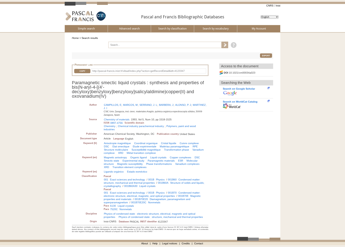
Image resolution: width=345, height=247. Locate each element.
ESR (180, 160)
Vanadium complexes (187, 163)
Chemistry (109, 126)
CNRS (269, 5)
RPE (195, 146)
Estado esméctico (137, 171)
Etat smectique (120, 146)
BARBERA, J (166, 104)
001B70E (183, 195)
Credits (186, 243)
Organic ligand (138, 157)
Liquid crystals (158, 157)
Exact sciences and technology (127, 179)
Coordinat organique (146, 143)
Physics (160, 179)
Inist (278, 5)
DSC (106, 146)
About (144, 243)
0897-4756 (116, 122)
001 (106, 179)
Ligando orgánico (114, 171)
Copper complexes (180, 157)
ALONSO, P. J (183, 104)
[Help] (233, 44)
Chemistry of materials (116, 119)
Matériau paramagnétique (174, 146)
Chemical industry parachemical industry (141, 126)
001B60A (163, 182)
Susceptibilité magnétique (146, 149)
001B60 (172, 179)
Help (155, 243)
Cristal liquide (168, 143)
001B (151, 179)
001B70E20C (138, 202)
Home (75, 38)
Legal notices (169, 243)
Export (266, 56)
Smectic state (111, 160)
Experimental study (133, 160)
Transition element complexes (129, 167)
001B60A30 (130, 186)
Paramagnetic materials (161, 160)
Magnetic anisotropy (115, 157)
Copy (82, 71)
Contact (198, 243)
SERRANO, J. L (148, 104)
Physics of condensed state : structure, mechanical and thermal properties (161, 217)
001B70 (172, 192)
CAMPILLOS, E (112, 104)
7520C (114, 209)
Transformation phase (176, 149)
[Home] (80, 16)
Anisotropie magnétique (117, 143)
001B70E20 (141, 199)
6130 (113, 205)
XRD (120, 152)
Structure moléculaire (116, 149)
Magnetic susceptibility (130, 163)
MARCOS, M (130, 104)
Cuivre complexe (189, 143)
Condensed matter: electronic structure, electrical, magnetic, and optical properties (152, 194)
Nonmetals (154, 202)
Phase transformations (159, 163)
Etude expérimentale (144, 146)
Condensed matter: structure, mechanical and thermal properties (152, 181)
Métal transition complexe (141, 152)
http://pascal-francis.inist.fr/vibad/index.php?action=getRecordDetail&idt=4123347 (138, 70)
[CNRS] (101, 16)
